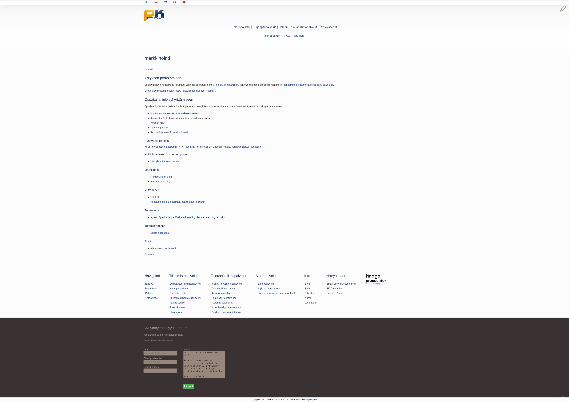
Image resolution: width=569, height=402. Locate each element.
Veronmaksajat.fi (240, 147)
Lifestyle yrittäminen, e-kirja (164, 161)
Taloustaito (256, 147)
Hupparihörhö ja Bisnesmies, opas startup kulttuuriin (177, 202)
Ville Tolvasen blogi (160, 181)
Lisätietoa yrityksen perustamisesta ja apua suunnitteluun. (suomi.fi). (180, 90)
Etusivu (299, 35)
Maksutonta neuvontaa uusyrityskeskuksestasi (174, 113)
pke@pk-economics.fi (345, 283)
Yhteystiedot (329, 27)
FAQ (287, 35)
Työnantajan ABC (159, 127)
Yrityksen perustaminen (268, 288)
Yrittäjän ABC (157, 123)
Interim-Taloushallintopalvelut (298, 27)
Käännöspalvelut (265, 283)
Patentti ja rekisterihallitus (198, 147)
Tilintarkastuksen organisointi (185, 298)
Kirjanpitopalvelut (265, 27)
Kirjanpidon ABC (159, 118)
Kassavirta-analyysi (221, 293)
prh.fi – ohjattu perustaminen (223, 85)
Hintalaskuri (272, 35)
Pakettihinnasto (178, 307)
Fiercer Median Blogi (161, 177)
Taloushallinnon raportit (223, 288)
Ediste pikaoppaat (159, 233)
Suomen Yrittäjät (221, 147)
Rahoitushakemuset (221, 302)
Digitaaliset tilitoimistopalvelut (185, 283)
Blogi (307, 283)
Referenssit (151, 288)
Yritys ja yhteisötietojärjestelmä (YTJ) (163, 147)
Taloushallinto (241, 27)
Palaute (149, 293)
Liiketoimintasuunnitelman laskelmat (275, 293)
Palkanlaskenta (178, 293)
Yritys (308, 298)
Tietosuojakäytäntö (309, 399)
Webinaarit (310, 302)
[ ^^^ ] (563, 397)
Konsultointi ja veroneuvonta (226, 307)
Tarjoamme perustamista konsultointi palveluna (308, 85)
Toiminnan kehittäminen (223, 298)
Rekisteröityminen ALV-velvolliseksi (169, 132)
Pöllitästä (155, 197)
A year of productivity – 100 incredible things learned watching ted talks (187, 217)
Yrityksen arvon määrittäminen (227, 312)
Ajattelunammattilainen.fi (163, 248)
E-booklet (149, 69)
